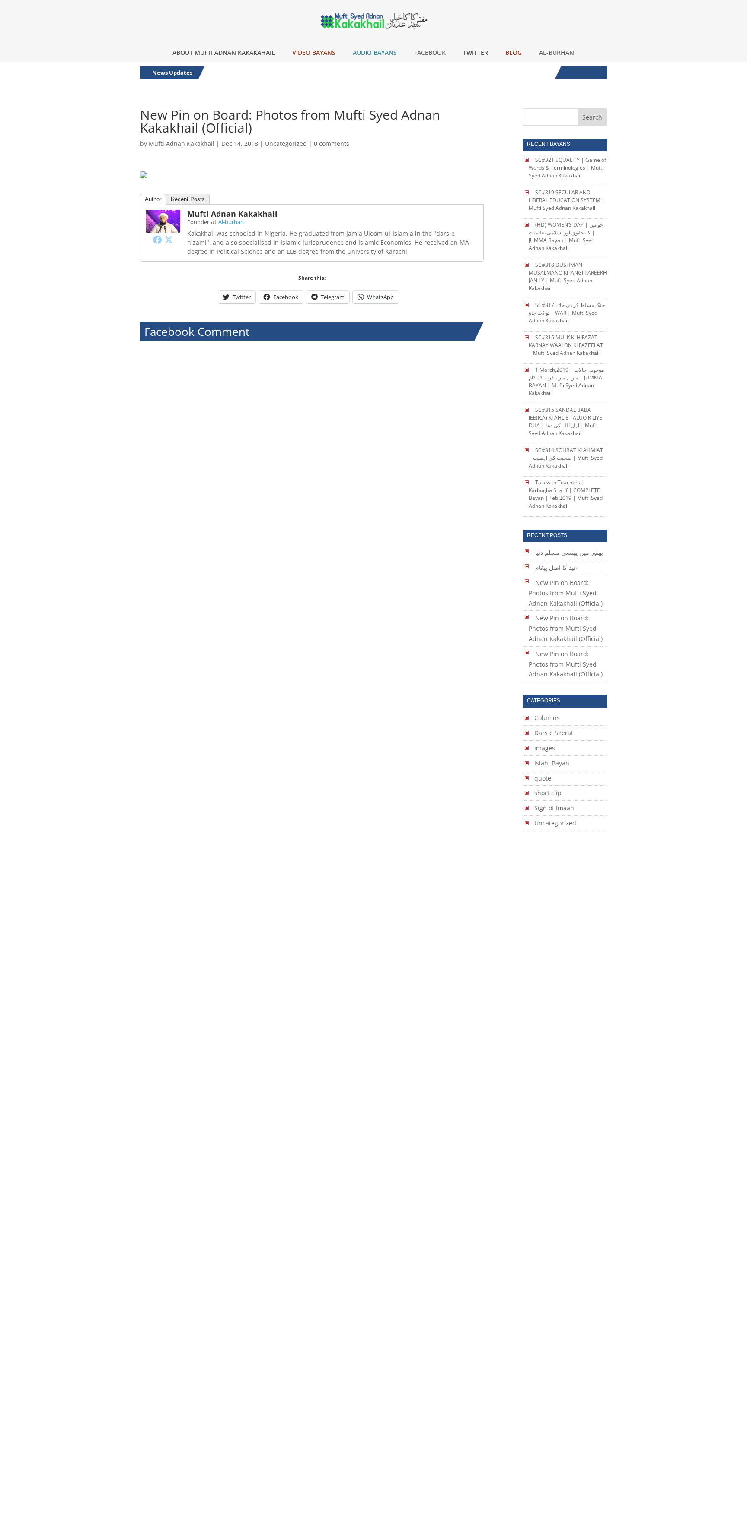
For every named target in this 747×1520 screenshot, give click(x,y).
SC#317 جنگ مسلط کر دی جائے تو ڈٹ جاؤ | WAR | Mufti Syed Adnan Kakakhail (567, 312)
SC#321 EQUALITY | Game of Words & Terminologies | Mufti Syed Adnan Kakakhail (567, 167)
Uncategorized (286, 143)
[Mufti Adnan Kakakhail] (163, 227)
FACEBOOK (430, 52)
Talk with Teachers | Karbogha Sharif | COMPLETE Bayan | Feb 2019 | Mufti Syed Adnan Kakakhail (566, 494)
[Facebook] (157, 239)
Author (153, 199)
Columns (547, 718)
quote (542, 778)
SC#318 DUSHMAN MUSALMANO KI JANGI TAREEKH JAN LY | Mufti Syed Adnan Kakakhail (568, 276)
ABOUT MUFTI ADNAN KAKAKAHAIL (223, 52)
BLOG (513, 52)
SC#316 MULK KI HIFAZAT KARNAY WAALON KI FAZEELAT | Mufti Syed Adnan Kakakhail (566, 345)
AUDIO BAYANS (375, 52)
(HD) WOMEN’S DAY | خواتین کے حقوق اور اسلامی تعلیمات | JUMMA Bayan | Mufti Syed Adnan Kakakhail (566, 236)
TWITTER (475, 52)
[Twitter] (168, 239)
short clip (548, 793)
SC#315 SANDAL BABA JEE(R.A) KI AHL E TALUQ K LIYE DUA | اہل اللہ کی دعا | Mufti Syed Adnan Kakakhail (565, 421)
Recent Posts (188, 199)
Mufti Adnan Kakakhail (181, 143)
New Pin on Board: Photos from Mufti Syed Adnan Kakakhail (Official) (566, 592)
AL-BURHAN (556, 52)
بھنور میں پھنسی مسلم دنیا (569, 552)
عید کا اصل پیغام (556, 567)
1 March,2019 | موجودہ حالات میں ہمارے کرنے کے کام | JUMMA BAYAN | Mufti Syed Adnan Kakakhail (566, 381)
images (544, 748)
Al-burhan (231, 222)
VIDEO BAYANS (313, 52)
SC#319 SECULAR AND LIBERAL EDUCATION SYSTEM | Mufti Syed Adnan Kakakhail (567, 200)
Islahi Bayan (551, 763)
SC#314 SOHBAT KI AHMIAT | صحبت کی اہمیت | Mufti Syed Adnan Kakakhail (566, 457)
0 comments (331, 143)
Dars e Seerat (553, 733)
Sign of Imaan (554, 808)
